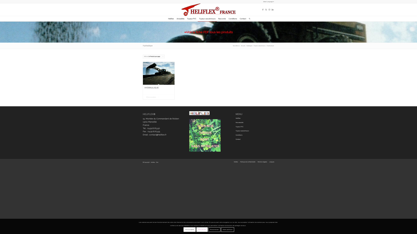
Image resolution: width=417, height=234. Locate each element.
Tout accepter (189, 229)
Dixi (157, 162)
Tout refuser (202, 229)
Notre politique (227, 229)
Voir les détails (152, 97)
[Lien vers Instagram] (269, 9)
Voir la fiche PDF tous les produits (210, 32)
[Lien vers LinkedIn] (272, 9)
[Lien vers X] (266, 9)
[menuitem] (171, 18)
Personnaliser (214, 229)
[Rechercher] (248, 18)
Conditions (239, 135)
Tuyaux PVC (239, 127)
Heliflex (238, 118)
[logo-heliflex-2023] (208, 9)
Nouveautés (239, 122)
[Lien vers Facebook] (262, 9)
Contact (238, 139)
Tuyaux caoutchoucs (242, 131)
